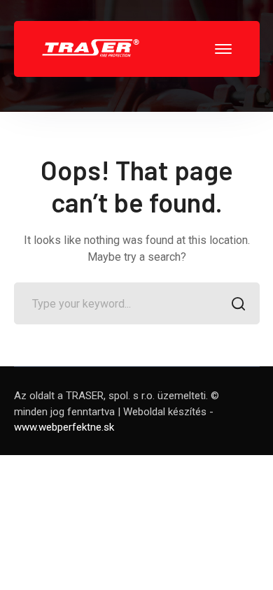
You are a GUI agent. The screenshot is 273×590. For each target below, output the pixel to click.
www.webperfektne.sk (64, 427)
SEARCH (239, 303)
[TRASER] (91, 48)
